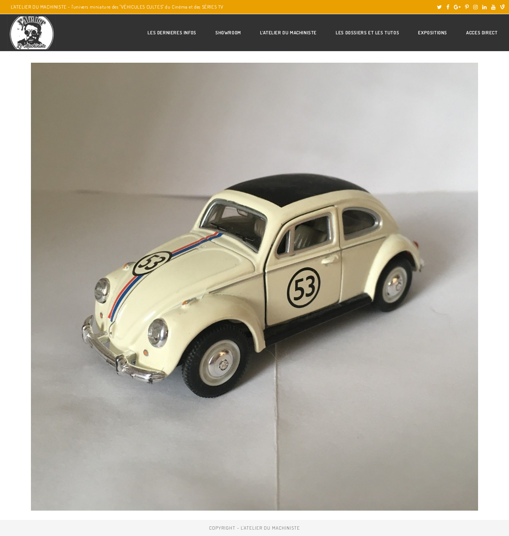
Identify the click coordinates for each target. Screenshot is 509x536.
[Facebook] (448, 7)
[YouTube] (493, 7)
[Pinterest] (467, 7)
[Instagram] (475, 7)
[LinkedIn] (484, 7)
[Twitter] (439, 7)
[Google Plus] (457, 7)
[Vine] (501, 7)
